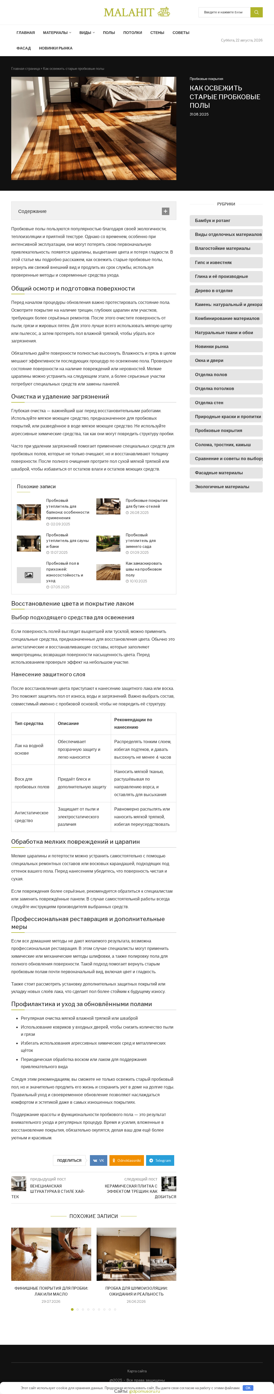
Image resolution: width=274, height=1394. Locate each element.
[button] (18, 1269)
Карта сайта (137, 1371)
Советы (181, 32)
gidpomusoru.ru (144, 1391)
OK (248, 1388)
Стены (157, 32)
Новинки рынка (56, 48)
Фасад (24, 48)
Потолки (132, 32)
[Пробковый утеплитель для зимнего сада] (108, 544)
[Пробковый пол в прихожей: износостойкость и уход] (29, 575)
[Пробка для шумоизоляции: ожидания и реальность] (137, 1254)
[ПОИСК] (256, 12)
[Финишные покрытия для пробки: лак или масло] (51, 1254)
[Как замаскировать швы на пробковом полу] (108, 572)
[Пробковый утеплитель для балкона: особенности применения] (29, 512)
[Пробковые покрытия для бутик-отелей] (108, 506)
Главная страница (25, 68)
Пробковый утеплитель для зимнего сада (141, 541)
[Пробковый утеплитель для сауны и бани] (29, 544)
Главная (26, 32)
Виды (85, 32)
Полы (109, 32)
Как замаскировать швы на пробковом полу (144, 569)
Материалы (55, 32)
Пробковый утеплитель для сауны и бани (67, 541)
